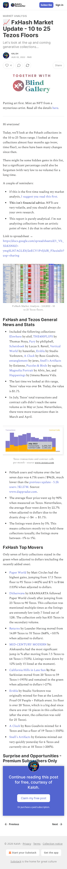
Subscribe (46, 5)
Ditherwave (17, 593)
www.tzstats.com (44, 462)
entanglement (18, 360)
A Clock (29, 356)
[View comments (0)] (19, 65)
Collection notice (53, 843)
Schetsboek (16, 346)
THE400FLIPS (43, 336)
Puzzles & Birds (36, 365)
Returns (14, 628)
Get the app (51, 852)
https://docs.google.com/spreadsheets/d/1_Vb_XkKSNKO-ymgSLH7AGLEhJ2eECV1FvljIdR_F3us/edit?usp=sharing (33, 248)
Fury (32, 341)
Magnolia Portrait (21, 370)
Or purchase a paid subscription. (34, 807)
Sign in (59, 5)
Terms (37, 843)
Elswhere (15, 336)
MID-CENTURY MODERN (28, 644)
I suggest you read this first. (39, 196)
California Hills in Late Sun (27, 670)
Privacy (27, 843)
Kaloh (14, 53)
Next (55, 824)
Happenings (17, 375)
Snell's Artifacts (50, 360)
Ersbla (40, 351)
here (55, 108)
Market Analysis (15, 15)
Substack (16, 861)
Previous (14, 824)
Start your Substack (24, 852)
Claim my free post (33, 798)
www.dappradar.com (23, 491)
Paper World (17, 572)
